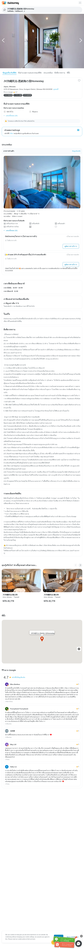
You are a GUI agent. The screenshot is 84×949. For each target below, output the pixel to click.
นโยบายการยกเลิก (73, 236)
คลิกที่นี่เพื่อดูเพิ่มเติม (18, 677)
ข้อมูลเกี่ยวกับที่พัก (10, 73)
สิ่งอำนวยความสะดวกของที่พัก (30, 73)
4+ (12, 590)
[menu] (80, 3)
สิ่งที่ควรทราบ (59, 73)
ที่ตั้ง (68, 73)
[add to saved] (79, 80)
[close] (81, 936)
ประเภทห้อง (48, 73)
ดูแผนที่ (55, 89)
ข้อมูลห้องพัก (76, 151)
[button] (3, 41)
